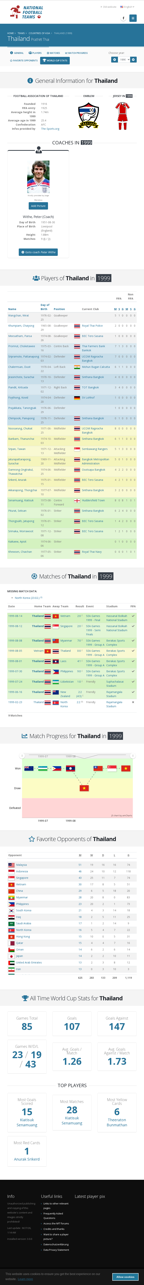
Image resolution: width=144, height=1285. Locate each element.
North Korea (23, 930)
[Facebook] (123, 18)
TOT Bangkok (90, 387)
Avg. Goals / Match (72, 1051)
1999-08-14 (15, 616)
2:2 (78, 702)
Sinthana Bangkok (93, 377)
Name (12, 309)
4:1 (79, 661)
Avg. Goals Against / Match (117, 1051)
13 (80, 962)
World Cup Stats (56, 60)
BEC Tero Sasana (92, 336)
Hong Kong (23, 936)
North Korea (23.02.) (28, 598)
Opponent (15, 855)
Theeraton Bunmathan (117, 1122)
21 (80, 910)
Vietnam (21, 884)
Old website (109, 6)
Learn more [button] (25, 1279)
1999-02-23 (15, 702)
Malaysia (21, 865)
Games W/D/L (27, 1046)
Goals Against (117, 1018)
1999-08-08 (15, 640)
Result (80, 606)
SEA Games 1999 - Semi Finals (93, 630)
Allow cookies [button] (125, 1276)
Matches (54, 53)
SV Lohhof (88, 397)
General (19, 53)
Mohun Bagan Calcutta (96, 367)
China (19, 890)
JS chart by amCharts (121, 815)
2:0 (79, 616)
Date (11, 606)
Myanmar (22, 897)
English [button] (128, 6)
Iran (18, 969)
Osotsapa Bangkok (93, 469)
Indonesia (22, 871)
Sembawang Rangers (95, 449)
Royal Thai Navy (92, 551)
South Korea (23, 910)
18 (80, 917)
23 (80, 904)
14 (80, 949)
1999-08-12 (15, 626)
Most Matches (72, 1102)
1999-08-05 (15, 650)
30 (80, 884)
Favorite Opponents (25, 60)
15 (80, 936)
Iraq (18, 917)
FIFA (133, 606)
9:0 (79, 671)
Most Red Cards (27, 1143)
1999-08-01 (15, 661)
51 (80, 865)
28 (80, 897)
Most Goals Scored (27, 1101)
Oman (20, 949)
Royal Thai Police (92, 325)
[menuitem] (77, 756)
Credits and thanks (54, 1229)
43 (80, 878)
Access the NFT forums (56, 1223)
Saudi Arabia (23, 923)
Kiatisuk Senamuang (27, 1122)
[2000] (133, 59)
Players (37, 53)
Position (59, 309)
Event (90, 606)
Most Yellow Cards (117, 1101)
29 (80, 890)
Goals (72, 1018)
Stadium (112, 606)
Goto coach (40, 252)
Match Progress (78, 53)
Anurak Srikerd (27, 1159)
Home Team (42, 606)
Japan (19, 956)
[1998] (114, 59)
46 (80, 871)
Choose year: (116, 53)
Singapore (22, 878)
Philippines (22, 904)
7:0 (79, 640)
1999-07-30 (15, 671)
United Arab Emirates (29, 962)
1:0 (79, 681)
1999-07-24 (15, 681)
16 (80, 930)
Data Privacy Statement (56, 1249)
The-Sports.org (50, 128)
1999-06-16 (15, 692)
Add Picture (38, 206)
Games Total (27, 1018)
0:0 (79, 650)
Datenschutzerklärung (56, 1244)
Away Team (60, 606)
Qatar (19, 943)
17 (80, 923)
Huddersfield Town (93, 500)
